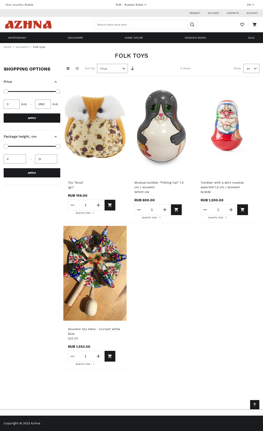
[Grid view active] (68, 68)
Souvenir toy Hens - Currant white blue (94, 331)
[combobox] (145, 24)
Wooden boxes (195, 37)
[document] (32, 124)
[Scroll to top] (254, 404)
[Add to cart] (110, 205)
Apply (32, 118)
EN (249, 4)
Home (7, 46)
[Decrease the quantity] (72, 205)
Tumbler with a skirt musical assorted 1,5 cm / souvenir (222, 185)
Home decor (134, 37)
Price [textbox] (103, 68)
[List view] (77, 68)
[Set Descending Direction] (132, 68)
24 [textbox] (248, 68)
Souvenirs (75, 37)
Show (237, 68)
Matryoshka (17, 37)
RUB (129, 4)
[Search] (192, 24)
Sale (251, 37)
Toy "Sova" (75, 182)
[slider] (6, 91)
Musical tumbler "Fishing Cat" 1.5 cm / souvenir (158, 185)
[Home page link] (28, 24)
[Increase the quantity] (98, 205)
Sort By (90, 68)
